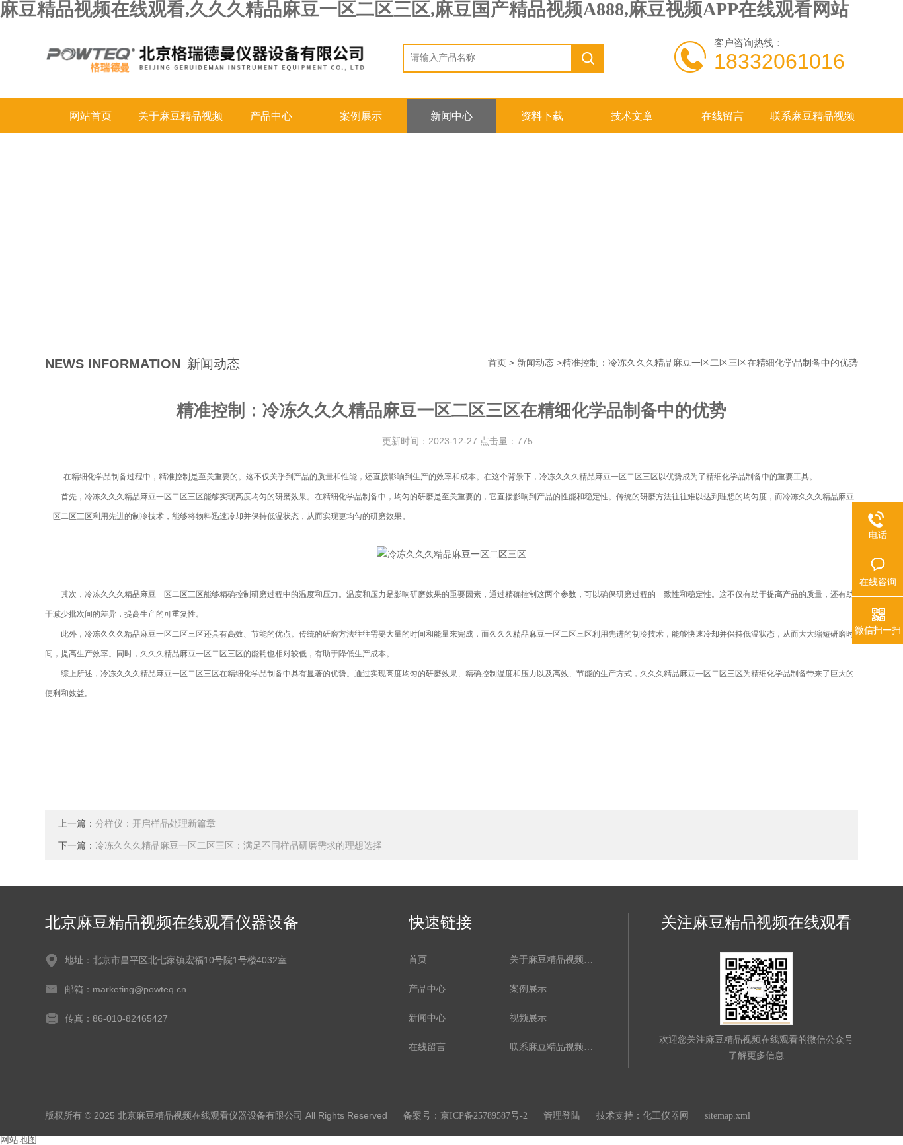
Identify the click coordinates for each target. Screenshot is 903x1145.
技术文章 (632, 115)
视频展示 (528, 1018)
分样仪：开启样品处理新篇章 (155, 824)
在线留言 (722, 115)
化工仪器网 (666, 1116)
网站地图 (18, 1140)
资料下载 (542, 115)
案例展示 (361, 115)
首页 (497, 363)
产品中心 (271, 115)
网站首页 (90, 115)
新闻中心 (451, 115)
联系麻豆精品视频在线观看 (812, 121)
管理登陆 (561, 1116)
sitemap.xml (727, 1116)
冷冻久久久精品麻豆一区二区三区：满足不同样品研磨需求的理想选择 (238, 845)
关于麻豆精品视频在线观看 (180, 121)
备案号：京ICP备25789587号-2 (465, 1116)
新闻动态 (535, 363)
